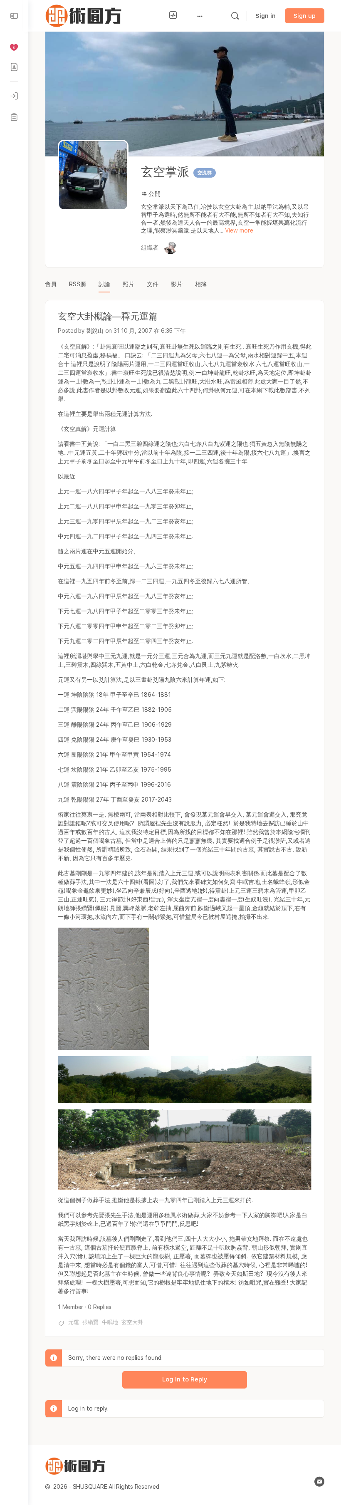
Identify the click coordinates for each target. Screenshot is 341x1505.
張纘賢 (90, 1322)
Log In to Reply (184, 1379)
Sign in (265, 15)
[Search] (235, 16)
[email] (319, 1482)
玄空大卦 (132, 1322)
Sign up (305, 15)
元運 (73, 1322)
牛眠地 (110, 1322)
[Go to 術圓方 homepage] (85, 15)
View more (239, 230)
